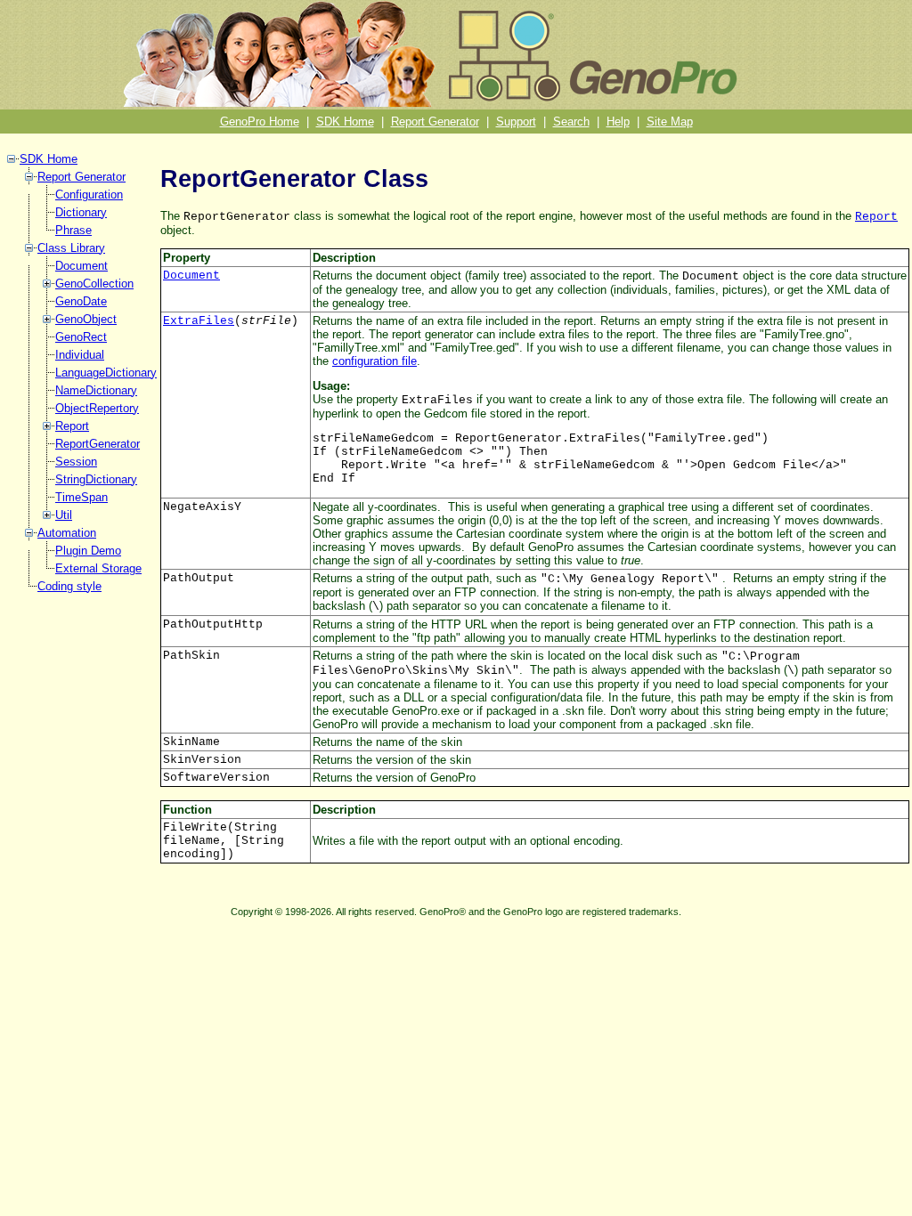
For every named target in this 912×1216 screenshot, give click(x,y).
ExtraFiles (198, 321)
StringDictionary (96, 479)
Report (72, 426)
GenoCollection (94, 283)
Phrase (73, 230)
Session (76, 461)
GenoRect (81, 337)
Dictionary (81, 212)
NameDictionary (96, 390)
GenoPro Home (259, 121)
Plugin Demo (88, 550)
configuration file (374, 361)
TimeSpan (81, 497)
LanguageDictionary (106, 372)
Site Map (670, 121)
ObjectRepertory (97, 408)
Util (63, 515)
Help (618, 121)
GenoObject (86, 319)
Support (516, 121)
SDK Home (345, 121)
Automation (66, 532)
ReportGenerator (97, 443)
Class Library (71, 248)
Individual (79, 354)
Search (571, 121)
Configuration (89, 194)
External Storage (98, 568)
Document (81, 265)
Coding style (69, 586)
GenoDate (81, 301)
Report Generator (435, 121)
